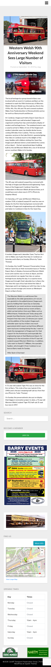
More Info (39, 543)
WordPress (18, 664)
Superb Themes (31, 664)
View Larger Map (11, 579)
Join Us (25, 435)
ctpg (39, 67)
